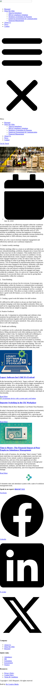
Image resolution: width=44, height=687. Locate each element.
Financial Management (16, 20)
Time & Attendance (15, 13)
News (6, 24)
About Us (7, 22)
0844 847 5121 (20, 489)
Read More (4, 396)
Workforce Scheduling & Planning (20, 17)
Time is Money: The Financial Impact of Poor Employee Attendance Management (20, 449)
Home (2, 162)
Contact (7, 26)
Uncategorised (5, 166)
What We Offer (9, 11)
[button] (22, 74)
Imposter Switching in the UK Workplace (18, 402)
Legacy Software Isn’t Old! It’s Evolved (17, 377)
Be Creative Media (12, 684)
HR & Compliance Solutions (18, 15)
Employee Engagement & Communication (23, 19)
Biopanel (7, 9)
